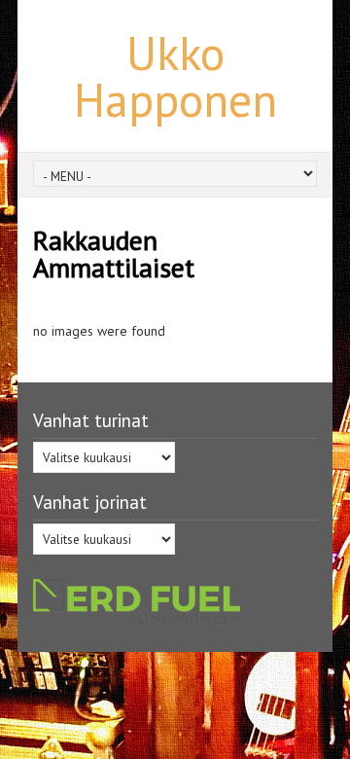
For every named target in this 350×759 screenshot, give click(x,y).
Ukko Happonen (175, 75)
